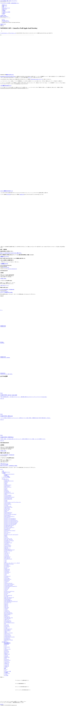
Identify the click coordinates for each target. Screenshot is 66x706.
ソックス (5, 674)
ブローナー (6, 604)
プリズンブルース (7, 599)
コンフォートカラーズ (8, 550)
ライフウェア (6, 625)
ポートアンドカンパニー (8, 613)
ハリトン (5, 590)
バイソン (5, 582)
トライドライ (6, 573)
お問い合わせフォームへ (4, 285)
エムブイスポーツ (7, 515)
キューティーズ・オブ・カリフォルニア (11, 534)
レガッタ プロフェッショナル (9, 636)
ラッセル (5, 627)
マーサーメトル (7, 616)
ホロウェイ (6, 615)
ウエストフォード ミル (8, 507)
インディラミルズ (7, 503)
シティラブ (6, 553)
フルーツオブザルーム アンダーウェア (11, 601)
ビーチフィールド (7, 592)
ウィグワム (6, 505)
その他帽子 (6, 672)
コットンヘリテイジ (7, 545)
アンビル (5, 501)
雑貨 (5, 668)
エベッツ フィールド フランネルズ (10, 514)
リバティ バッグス (7, 634)
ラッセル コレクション (8, 628)
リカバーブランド (7, 630)
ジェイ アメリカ (7, 552)
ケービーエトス (7, 541)
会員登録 (6, 0)
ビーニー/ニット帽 (7, 671)
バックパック (6, 665)
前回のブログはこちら (10, 74)
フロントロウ (6, 607)
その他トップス (7, 654)
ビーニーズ (6, 593)
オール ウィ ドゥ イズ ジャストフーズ (10, 522)
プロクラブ (6, 605)
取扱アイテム (4, 5)
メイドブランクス (7, 618)
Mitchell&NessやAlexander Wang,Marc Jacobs (7, 76)
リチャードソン (7, 633)
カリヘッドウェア (7, 532)
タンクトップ (6, 652)
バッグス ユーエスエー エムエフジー (10, 586)
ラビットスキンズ (7, 629)
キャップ (5, 669)
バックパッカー (7, 587)
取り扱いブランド (5, 20)
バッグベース (6, 588)
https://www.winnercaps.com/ (12, 268)
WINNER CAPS (3, 24)
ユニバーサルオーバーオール (9, 622)
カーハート (6, 531)
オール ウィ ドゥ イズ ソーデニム (10, 524)
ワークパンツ (6, 661)
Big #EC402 (8, 194)
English (1, 0)
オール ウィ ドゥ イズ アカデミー (10, 518)
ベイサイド (6, 608)
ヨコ (5, 623)
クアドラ (5, 536)
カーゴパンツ (6, 659)
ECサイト (6, 292)
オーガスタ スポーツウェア (9, 525)
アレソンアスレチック (8, 499)
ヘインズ (5, 609)
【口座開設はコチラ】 (4, 263)
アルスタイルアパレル (8, 498)
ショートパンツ (7, 662)
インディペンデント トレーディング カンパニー (12, 502)
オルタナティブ (7, 529)
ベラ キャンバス (7, 611)
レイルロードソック (7, 635)
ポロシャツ (6, 653)
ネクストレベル (7, 580)
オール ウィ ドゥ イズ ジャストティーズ (11, 521)
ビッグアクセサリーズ (8, 595)
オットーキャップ (7, 528)
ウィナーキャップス (5, 21)
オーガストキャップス (8, 526)
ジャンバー (6, 656)
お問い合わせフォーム (4, 463)
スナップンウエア (7, 556)
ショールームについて (4, 291)
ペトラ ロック (6, 610)
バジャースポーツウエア (8, 585)
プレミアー (6, 603)
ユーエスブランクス (7, 621)
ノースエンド (6, 581)
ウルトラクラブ (7, 508)
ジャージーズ (6, 554)
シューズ (5, 667)
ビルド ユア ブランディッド (9, 597)
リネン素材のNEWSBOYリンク (5, 85)
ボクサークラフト (7, 614)
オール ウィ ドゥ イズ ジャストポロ (10, 523)
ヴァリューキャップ (7, 504)
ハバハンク (6, 589)
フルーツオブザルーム (8, 600)
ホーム (3, 19)
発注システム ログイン (13, 0)
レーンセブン (6, 624)
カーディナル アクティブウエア (9, 530)
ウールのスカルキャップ (4, 33)
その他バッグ (6, 666)
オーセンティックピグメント (9, 527)
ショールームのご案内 (4, 464)
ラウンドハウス (7, 626)
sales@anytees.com (6, 267)
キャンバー (6, 533)
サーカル (5, 551)
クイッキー (6, 537)
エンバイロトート (7, 517)
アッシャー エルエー (7, 495)
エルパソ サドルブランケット (9, 516)
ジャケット (6, 655)
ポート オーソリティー (8, 612)
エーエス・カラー (7, 509)
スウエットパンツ (7, 660)
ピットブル (6, 596)
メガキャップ (6, 619)
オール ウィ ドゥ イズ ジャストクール (10, 520)
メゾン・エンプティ (7, 620)
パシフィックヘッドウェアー (9, 584)
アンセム (5, 500)
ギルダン (5, 535)
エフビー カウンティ (7, 513)
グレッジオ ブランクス (8, 539)
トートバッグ (6, 664)
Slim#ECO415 (22, 194)
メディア (29, 77)
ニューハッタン (7, 578)
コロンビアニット (7, 548)
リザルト (5, 631)
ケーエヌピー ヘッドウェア (9, 540)
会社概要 (5, 475)
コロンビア (6, 547)
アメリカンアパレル (7, 496)
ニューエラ (6, 577)
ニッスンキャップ (7, 576)
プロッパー (6, 606)
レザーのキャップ (13, 33)
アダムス (5, 494)
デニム (5, 658)
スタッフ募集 (6, 476)
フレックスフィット (7, 602)
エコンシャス (6, 510)
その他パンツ (6, 663)
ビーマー (5, 594)
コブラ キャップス (7, 546)
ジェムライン (6, 543)
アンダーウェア (7, 673)
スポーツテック (7, 557)
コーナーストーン (7, 544)
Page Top (1, 704)
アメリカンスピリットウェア (9, 497)
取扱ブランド (4, 4)
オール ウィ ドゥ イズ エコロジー (10, 519)
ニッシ (5, 575)
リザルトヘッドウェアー (8, 632)
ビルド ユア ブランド (8, 598)
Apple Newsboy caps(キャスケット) (37, 79)
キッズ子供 (6, 675)
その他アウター (7, 657)
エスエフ (5, 511)
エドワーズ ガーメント (8, 512)
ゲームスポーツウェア (8, 542)
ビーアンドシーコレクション (9, 591)
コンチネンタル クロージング (9, 549)
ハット (5, 670)
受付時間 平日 (7, 289)
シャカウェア (6, 555)
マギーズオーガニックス (8, 617)
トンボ (5, 574)
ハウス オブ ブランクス (8, 583)
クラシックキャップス (8, 538)
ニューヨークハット (7, 579)
